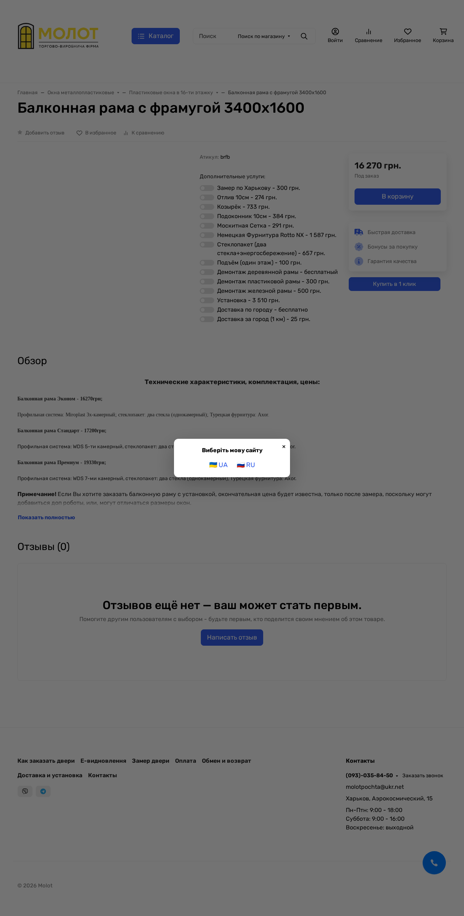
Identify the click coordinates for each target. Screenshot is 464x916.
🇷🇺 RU (246, 465)
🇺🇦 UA (218, 465)
